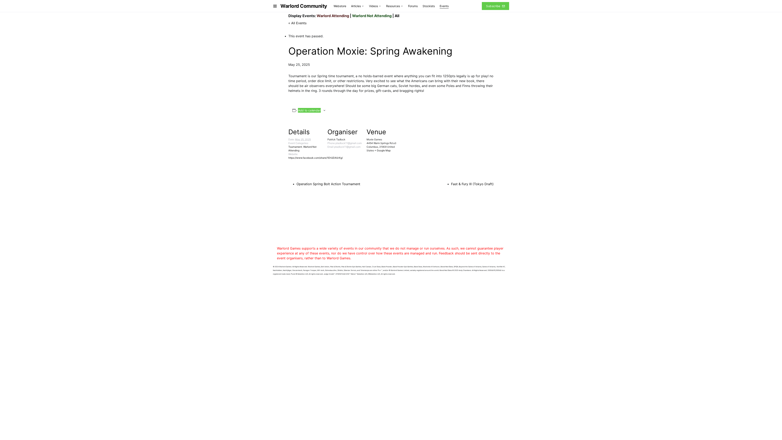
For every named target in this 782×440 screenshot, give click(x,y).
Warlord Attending (333, 16)
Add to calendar (309, 110)
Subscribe (493, 6)
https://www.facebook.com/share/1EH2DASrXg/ (315, 157)
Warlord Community (303, 6)
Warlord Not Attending (372, 16)
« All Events (297, 23)
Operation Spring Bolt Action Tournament (328, 184)
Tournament (295, 146)
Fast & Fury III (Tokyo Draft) (472, 184)
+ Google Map (383, 150)
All (397, 16)
